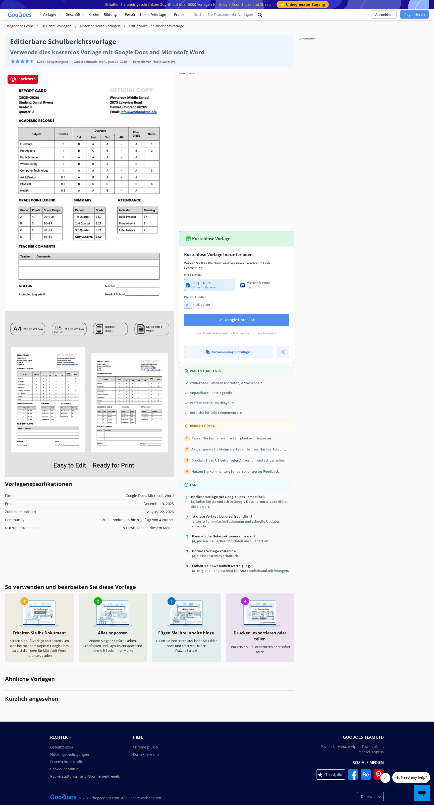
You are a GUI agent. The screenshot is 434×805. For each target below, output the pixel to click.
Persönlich (133, 14)
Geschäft (73, 14)
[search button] (259, 15)
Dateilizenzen (61, 747)
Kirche (93, 14)
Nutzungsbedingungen (69, 754)
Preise (179, 14)
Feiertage (158, 14)
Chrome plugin (145, 747)
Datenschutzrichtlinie (68, 761)
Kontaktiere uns (146, 754)
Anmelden (384, 14)
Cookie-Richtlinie (64, 769)
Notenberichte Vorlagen (100, 26)
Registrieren (414, 14)
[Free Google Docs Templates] (20, 14)
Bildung (110, 14)
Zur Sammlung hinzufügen (231, 352)
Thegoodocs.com (19, 26)
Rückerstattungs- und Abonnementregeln (85, 776)
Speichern (27, 78)
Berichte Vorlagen (57, 26)
